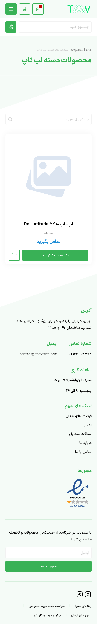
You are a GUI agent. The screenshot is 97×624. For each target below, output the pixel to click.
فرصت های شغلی (79, 416)
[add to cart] (14, 255)
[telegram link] (80, 596)
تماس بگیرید (48, 241)
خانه (89, 50)
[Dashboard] (24, 9)
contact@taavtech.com (38, 354)
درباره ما (85, 443)
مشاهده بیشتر (58, 255)
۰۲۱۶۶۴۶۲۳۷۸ (80, 354)
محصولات (76, 50)
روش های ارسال (81, 615)
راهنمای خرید (83, 606)
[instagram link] (88, 596)
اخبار (88, 425)
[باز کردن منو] (11, 9)
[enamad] (77, 507)
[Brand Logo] (79, 8)
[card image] (48, 176)
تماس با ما (83, 452)
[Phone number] (10, 27)
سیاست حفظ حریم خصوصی (47, 606)
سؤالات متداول (80, 434)
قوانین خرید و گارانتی (47, 615)
